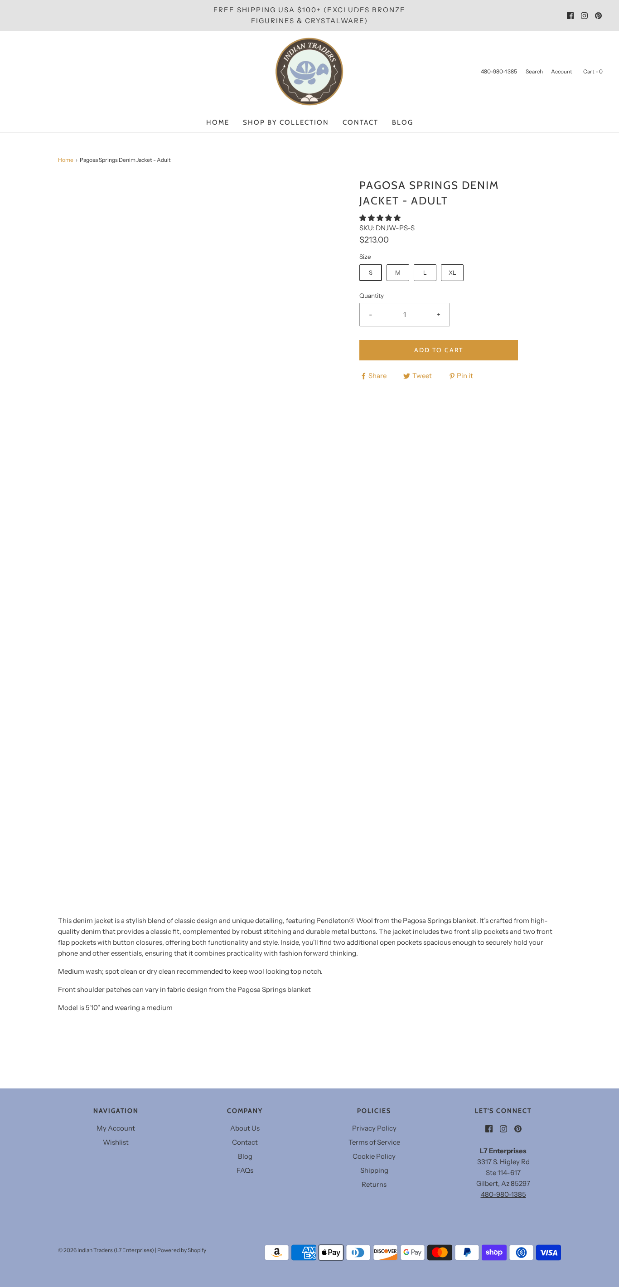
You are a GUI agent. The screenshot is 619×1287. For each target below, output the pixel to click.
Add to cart (438, 350)
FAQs (245, 1170)
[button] (380, 218)
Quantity (371, 295)
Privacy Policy (374, 1128)
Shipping (374, 1170)
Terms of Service (374, 1142)
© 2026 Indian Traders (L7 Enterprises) (106, 1250)
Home (217, 122)
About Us (245, 1128)
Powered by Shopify (181, 1250)
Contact (360, 122)
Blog (402, 122)
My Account (116, 1128)
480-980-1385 (503, 1194)
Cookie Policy (374, 1156)
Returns (374, 1184)
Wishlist (116, 1142)
